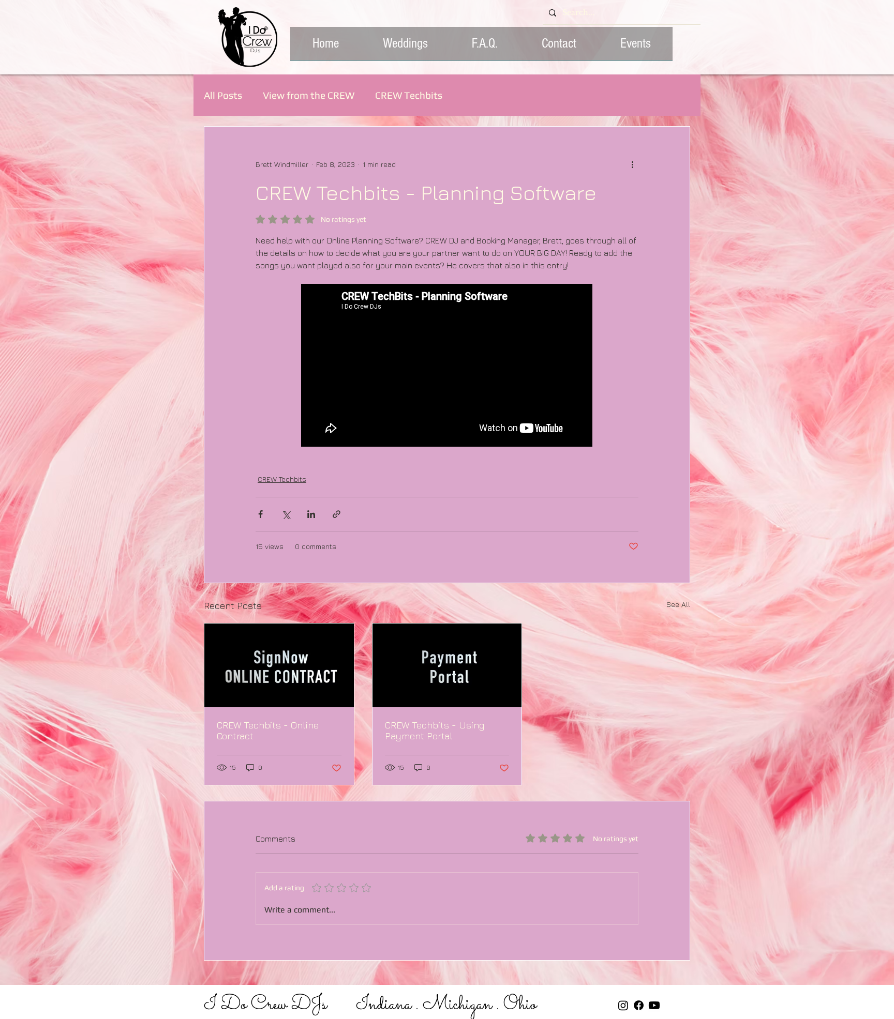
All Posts (223, 95)
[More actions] (632, 164)
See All (678, 604)
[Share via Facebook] (260, 514)
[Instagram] (623, 1005)
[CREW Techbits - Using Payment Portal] (447, 665)
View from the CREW (308, 95)
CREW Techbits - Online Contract (268, 730)
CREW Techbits (408, 95)
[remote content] (447, 366)
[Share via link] (336, 514)
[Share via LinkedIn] (311, 514)
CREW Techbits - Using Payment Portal (434, 730)
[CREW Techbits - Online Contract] (279, 665)
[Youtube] (654, 1005)
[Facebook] (638, 1005)
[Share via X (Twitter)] (286, 514)
